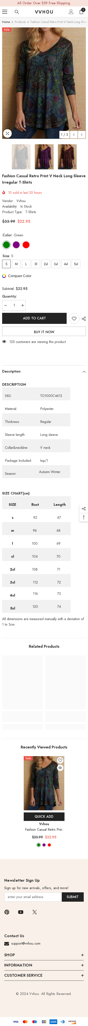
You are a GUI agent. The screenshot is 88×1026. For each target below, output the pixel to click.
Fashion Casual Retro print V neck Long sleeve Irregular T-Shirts (44, 829)
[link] (22, 719)
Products (20, 22)
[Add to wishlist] (74, 318)
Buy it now (44, 332)
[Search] (16, 11)
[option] (44, 83)
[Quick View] (60, 768)
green (39, 845)
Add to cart (34, 318)
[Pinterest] (6, 912)
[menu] (4, 11)
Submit (73, 896)
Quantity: (9, 296)
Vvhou (21, 200)
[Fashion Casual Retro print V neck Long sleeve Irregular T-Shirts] (44, 783)
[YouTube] (20, 912)
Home (6, 22)
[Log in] (71, 11)
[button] (74, 134)
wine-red (49, 845)
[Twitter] (34, 912)
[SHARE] (82, 319)
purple (44, 845)
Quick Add (44, 816)
